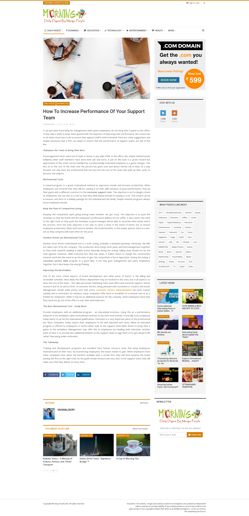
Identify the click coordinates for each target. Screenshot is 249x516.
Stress (171, 262)
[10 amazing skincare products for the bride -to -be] (167, 348)
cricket (193, 218)
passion (179, 252)
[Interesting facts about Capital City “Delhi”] (192, 322)
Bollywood (163, 218)
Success (181, 262)
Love (195, 242)
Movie (161, 252)
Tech (191, 262)
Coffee (184, 218)
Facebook (177, 227)
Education (93, 30)
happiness (163, 237)
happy (172, 237)
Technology (114, 30)
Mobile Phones (177, 247)
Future (190, 232)
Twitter (182, 267)
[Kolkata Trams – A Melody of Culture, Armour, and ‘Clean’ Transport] (60, 445)
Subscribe (196, 435)
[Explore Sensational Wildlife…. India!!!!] (192, 348)
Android (188, 213)
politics (189, 252)
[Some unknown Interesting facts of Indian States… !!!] (167, 296)
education (188, 223)
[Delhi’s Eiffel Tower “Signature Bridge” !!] (97, 445)
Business (73, 30)
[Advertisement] (153, 15)
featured (162, 232)
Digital (161, 223)
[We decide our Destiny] (167, 322)
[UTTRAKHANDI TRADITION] (192, 375)
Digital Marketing (174, 223)
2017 (161, 213)
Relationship (163, 257)
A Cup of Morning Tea (127, 458)
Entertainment (138, 30)
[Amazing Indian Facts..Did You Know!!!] (167, 375)
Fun (182, 232)
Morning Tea (63, 104)
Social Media (177, 257)
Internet (162, 242)
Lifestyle (186, 242)
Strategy (162, 262)
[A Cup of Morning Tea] (133, 445)
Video (190, 267)
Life (177, 242)
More (171, 30)
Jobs (170, 242)
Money (190, 247)
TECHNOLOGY (164, 267)
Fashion (188, 227)
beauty (198, 213)
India (190, 237)
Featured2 (173, 232)
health (181, 237)
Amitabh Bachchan (174, 213)
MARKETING (163, 247)
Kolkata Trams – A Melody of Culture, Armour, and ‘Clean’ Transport (57, 461)
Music (169, 252)
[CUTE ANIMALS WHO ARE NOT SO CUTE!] (192, 296)
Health (159, 30)
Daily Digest (54, 30)
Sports (188, 257)
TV (174, 267)
